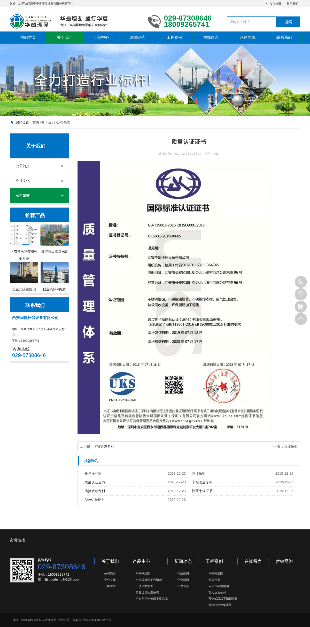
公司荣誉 (63, 122)
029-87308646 (301, 282)
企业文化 (23, 181)
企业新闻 (183, 579)
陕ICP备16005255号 (97, 620)
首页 (35, 122)
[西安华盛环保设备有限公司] (75, 21)
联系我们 (292, 3)
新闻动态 (138, 37)
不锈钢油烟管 (144, 586)
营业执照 (291, 446)
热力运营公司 (217, 592)
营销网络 (247, 37)
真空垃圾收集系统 (147, 592)
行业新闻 (183, 573)
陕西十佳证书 (202, 491)
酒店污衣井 (216, 579)
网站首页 (28, 37)
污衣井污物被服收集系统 (152, 598)
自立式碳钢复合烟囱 (149, 579)
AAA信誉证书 (95, 500)
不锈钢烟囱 (143, 573)
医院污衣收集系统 (220, 605)
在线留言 (211, 37)
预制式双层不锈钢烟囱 (223, 598)
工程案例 (174, 37)
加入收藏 (275, 3)
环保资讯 (183, 586)
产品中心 (101, 37)
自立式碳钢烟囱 (219, 586)
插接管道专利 (95, 491)
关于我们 (64, 37)
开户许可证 (93, 473)
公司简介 (23, 166)
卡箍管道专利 (104, 446)
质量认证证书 (95, 482)
